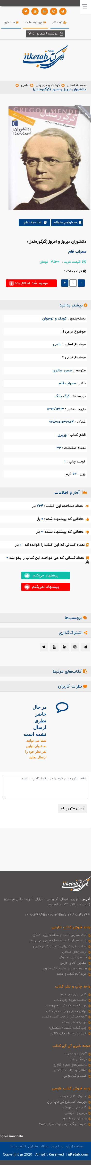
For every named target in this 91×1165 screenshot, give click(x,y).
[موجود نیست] (47, 158)
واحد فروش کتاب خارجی (71, 927)
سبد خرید (9, 22)
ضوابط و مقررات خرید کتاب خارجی (64, 968)
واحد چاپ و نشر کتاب (72, 986)
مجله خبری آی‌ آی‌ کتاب (71, 1046)
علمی (25, 85)
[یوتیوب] (35, 11)
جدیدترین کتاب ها (74, 1118)
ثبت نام (57, 22)
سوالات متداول (38, 1146)
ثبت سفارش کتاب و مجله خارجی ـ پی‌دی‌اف (58, 940)
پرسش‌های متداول (74, 952)
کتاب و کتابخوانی (75, 1076)
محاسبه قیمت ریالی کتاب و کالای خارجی (60, 946)
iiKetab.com (78, 1154)
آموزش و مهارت (76, 1053)
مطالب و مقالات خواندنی (70, 1070)
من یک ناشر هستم (74, 1022)
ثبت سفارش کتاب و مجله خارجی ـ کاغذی (60, 935)
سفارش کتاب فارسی (73, 1096)
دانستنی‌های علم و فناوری (70, 1065)
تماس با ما (18, 1146)
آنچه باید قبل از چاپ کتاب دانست (64, 1017)
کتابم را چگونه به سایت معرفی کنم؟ (63, 1124)
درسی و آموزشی (76, 1113)
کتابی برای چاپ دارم (74, 994)
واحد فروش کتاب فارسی (71, 1088)
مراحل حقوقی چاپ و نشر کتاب (66, 1011)
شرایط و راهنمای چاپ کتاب (69, 1033)
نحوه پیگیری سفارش (73, 957)
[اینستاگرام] (53, 11)
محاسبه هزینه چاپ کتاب (70, 1000)
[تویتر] (25, 11)
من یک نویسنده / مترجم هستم (66, 1005)
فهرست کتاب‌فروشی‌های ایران (67, 1102)
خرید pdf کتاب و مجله (72, 974)
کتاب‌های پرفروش (75, 1107)
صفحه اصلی (76, 85)
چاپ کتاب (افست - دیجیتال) (68, 1028)
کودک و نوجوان (48, 85)
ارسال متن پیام (72, 808)
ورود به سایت (34, 22)
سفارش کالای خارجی (73, 963)
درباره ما (57, 1146)
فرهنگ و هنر (78, 1059)
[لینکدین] (44, 11)
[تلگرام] (62, 11)
